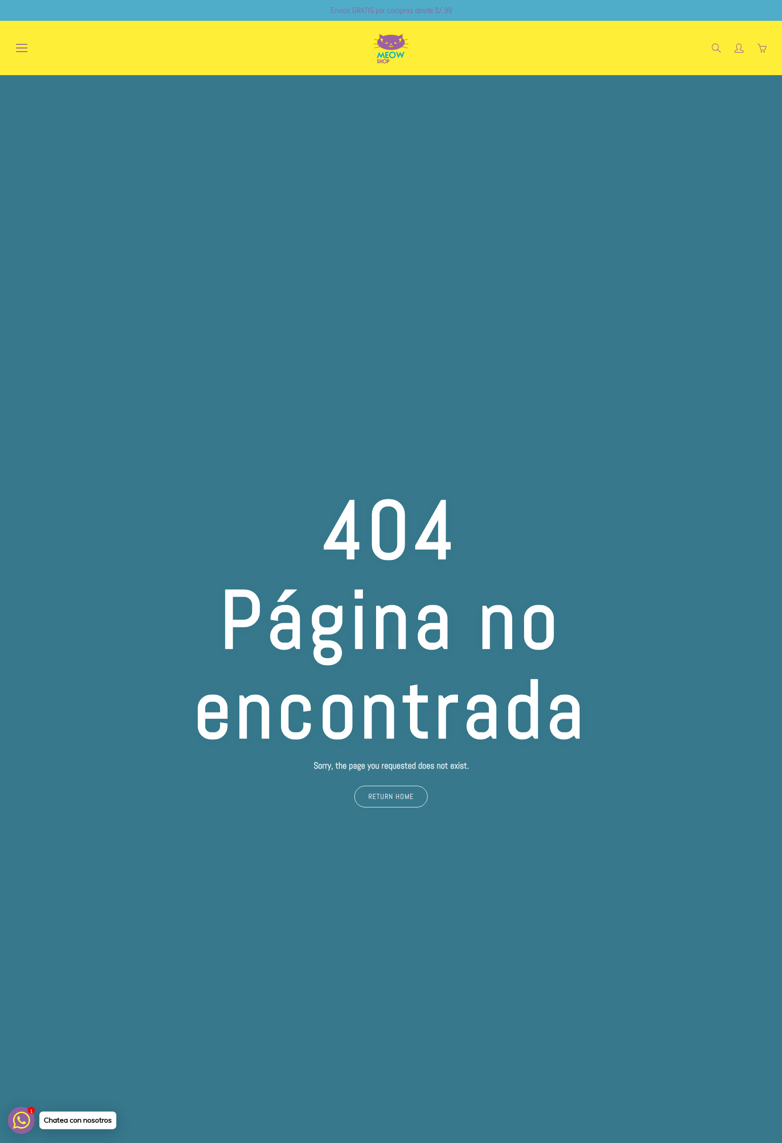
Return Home (391, 796)
